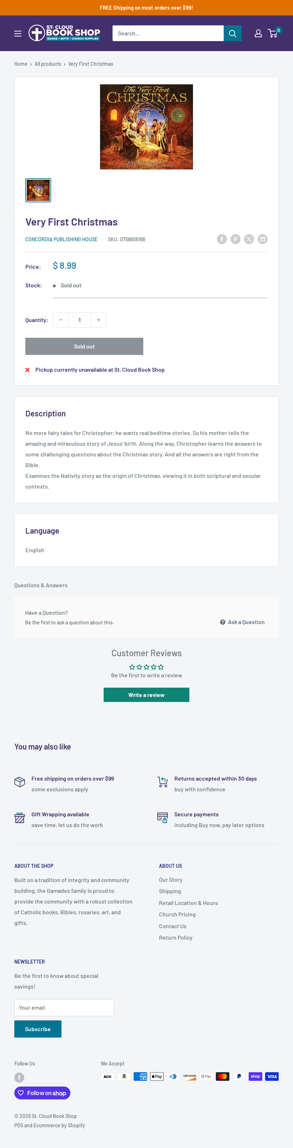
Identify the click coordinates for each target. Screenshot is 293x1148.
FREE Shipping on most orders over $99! (146, 7)
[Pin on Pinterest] (235, 238)
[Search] (233, 33)
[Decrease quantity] (60, 319)
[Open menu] (17, 33)
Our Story (171, 879)
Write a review (146, 694)
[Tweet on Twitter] (249, 238)
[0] (272, 33)
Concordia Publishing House (61, 239)
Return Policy (176, 937)
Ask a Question (246, 621)
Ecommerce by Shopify (59, 1125)
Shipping (170, 890)
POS (18, 1125)
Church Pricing (177, 914)
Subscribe (38, 1028)
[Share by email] (263, 238)
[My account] (258, 33)
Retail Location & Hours (188, 902)
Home (21, 64)
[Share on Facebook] (222, 238)
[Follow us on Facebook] (19, 1077)
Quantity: (37, 319)
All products (48, 64)
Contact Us (173, 925)
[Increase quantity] (98, 319)
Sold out (84, 346)
